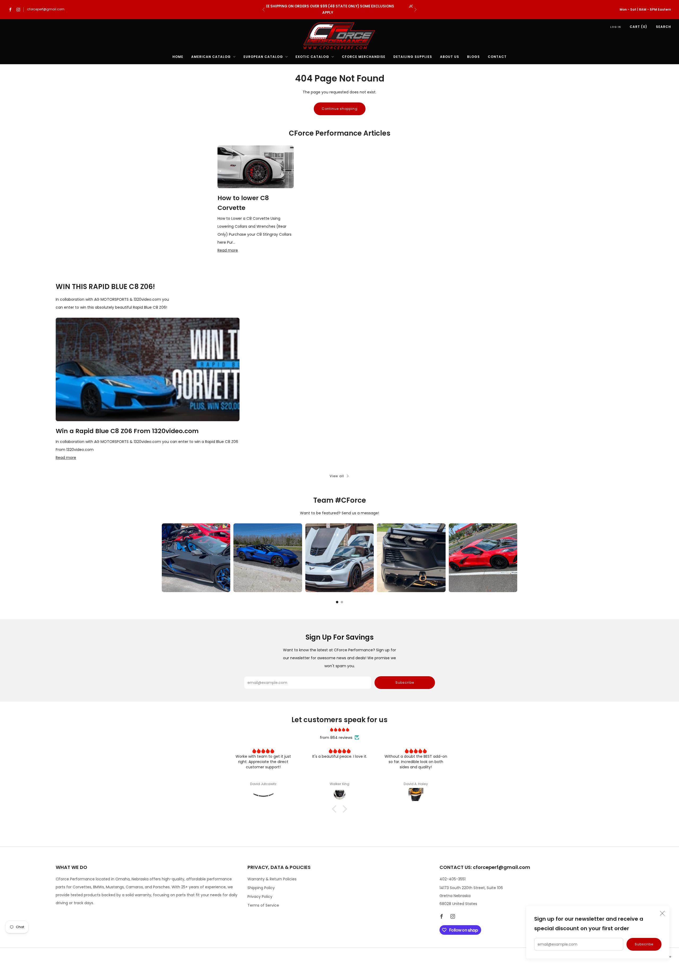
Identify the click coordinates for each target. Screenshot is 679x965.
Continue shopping (340, 108)
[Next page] (517, 558)
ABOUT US (449, 56)
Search (663, 26)
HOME (177, 56)
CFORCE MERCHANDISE (363, 56)
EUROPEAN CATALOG (263, 56)
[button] (335, 809)
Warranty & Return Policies (272, 879)
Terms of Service (263, 905)
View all (337, 476)
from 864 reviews (336, 737)
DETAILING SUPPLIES (412, 56)
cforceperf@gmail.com (45, 9)
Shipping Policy (261, 887)
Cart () (638, 26)
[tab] (337, 602)
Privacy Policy (259, 896)
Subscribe (644, 944)
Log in (615, 27)
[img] (339, 730)
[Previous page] (161, 558)
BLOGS (473, 56)
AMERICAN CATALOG (211, 56)
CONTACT (497, 56)
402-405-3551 (452, 879)
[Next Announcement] (415, 9)
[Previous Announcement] (263, 9)
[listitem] (339, 10)
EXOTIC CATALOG (312, 56)
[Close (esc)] (662, 913)
